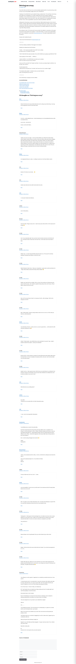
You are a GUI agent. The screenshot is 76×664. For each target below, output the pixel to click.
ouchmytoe (12, 1)
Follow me (59, 1)
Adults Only (44, 1)
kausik (20, 321)
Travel (48, 1)
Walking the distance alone (24, 84)
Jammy (20, 394)
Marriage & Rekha (31, 1)
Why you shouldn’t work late (24, 91)
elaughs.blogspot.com (36, 39)
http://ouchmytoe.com (38, 33)
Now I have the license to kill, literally (26, 88)
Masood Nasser (22, 449)
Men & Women (38, 1)
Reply (21, 127)
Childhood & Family (24, 1)
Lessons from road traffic (24, 86)
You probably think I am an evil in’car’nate (26, 82)
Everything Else (53, 1)
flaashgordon (22, 422)
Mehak (20, 113)
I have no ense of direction (24, 85)
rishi (20, 192)
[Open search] (67, 2)
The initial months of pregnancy (25, 92)
